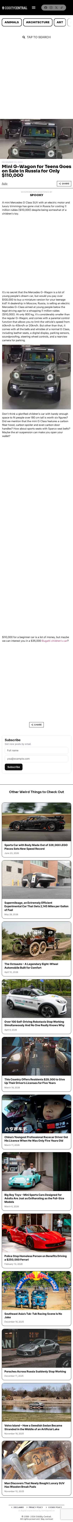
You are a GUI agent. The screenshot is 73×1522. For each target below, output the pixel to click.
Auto (4, 183)
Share (65, 183)
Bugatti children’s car (54, 640)
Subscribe (13, 766)
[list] (36, 22)
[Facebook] (45, 7)
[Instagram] (51, 7)
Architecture (37, 22)
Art (60, 22)
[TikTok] (61, 7)
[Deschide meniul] (34, 8)
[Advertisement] (36, 81)
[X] (56, 7)
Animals (12, 22)
